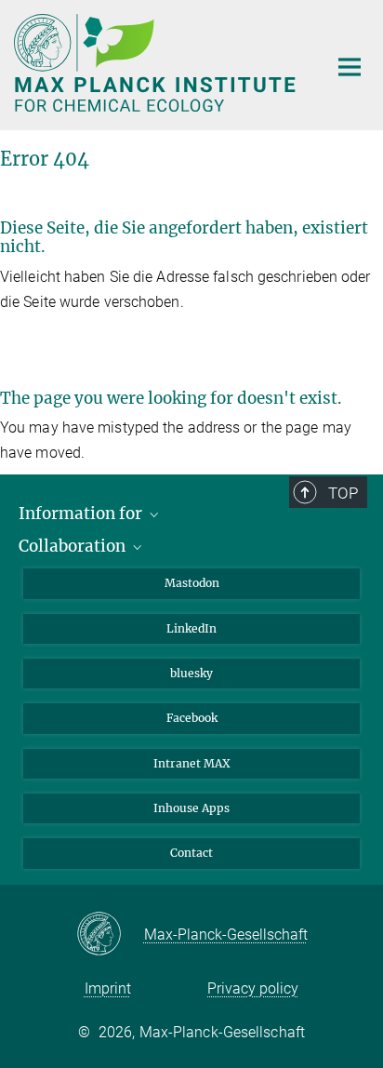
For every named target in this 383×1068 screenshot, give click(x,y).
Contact (191, 853)
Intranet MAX (192, 763)
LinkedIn (191, 628)
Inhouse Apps (191, 808)
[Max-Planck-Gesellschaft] (110, 935)
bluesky (191, 673)
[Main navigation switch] (349, 67)
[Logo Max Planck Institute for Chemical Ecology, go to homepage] (156, 63)
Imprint (108, 988)
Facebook (192, 718)
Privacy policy (252, 988)
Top (343, 493)
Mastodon (192, 583)
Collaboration (74, 546)
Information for (82, 513)
